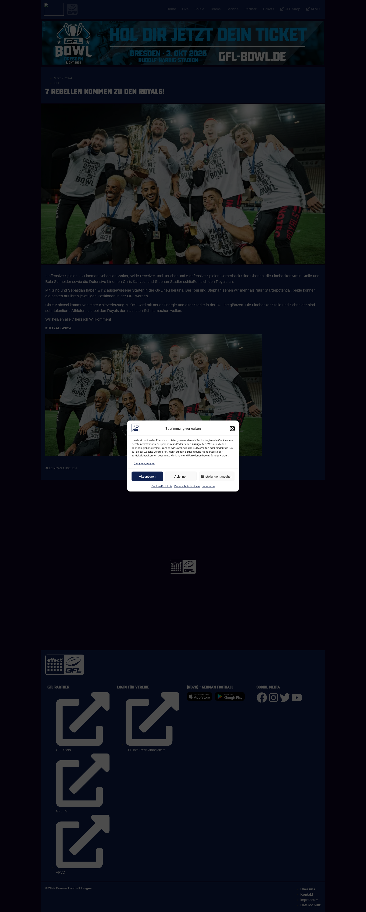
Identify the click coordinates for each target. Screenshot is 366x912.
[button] (232, 429)
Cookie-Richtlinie (161, 486)
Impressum (208, 486)
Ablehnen (180, 476)
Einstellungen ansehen (216, 476)
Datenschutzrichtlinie (187, 486)
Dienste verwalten (144, 463)
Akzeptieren (147, 476)
